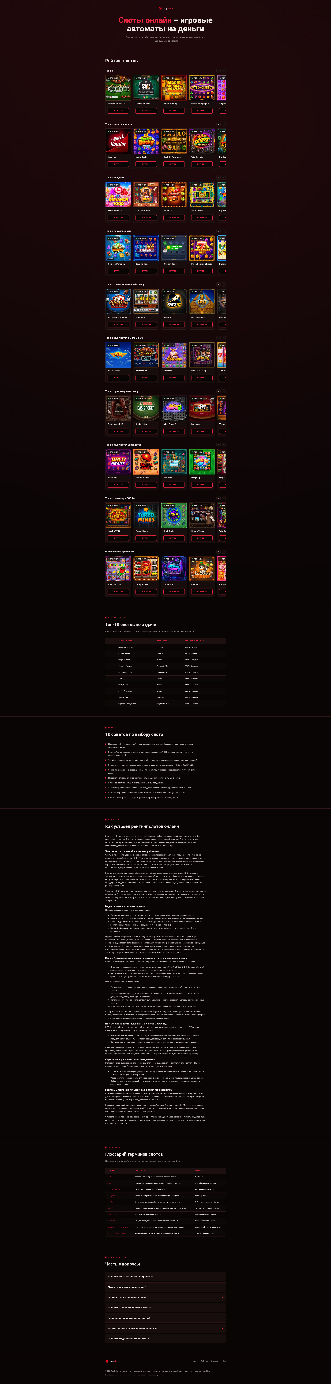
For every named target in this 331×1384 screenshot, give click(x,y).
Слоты (195, 1361)
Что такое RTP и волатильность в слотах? (129, 1308)
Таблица (204, 1361)
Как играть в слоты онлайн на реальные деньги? (132, 1328)
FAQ (224, 1361)
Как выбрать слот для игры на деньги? (127, 1297)
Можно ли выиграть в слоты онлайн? (127, 1287)
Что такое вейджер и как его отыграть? (128, 1339)
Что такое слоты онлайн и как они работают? (131, 1276)
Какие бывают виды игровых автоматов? (129, 1318)
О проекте (215, 1361)
